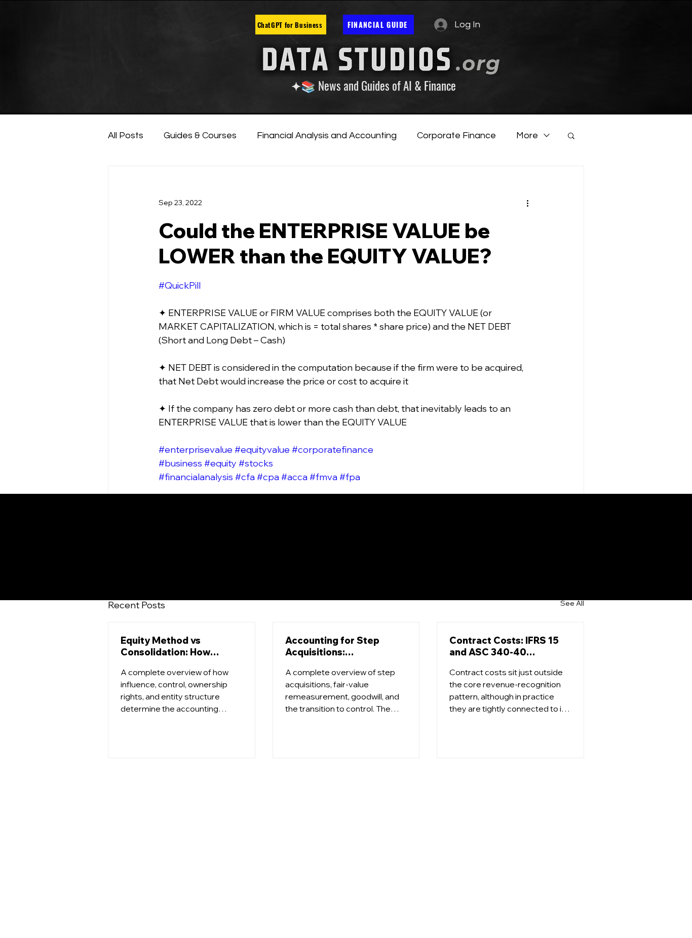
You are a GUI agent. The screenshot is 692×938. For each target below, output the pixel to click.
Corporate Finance (456, 135)
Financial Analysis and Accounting (327, 135)
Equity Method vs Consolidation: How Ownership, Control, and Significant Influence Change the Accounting (177, 646)
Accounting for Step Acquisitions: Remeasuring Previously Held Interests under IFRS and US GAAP (344, 646)
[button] (571, 135)
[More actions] (527, 203)
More (527, 135)
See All (572, 603)
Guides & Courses (200, 135)
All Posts (125, 135)
